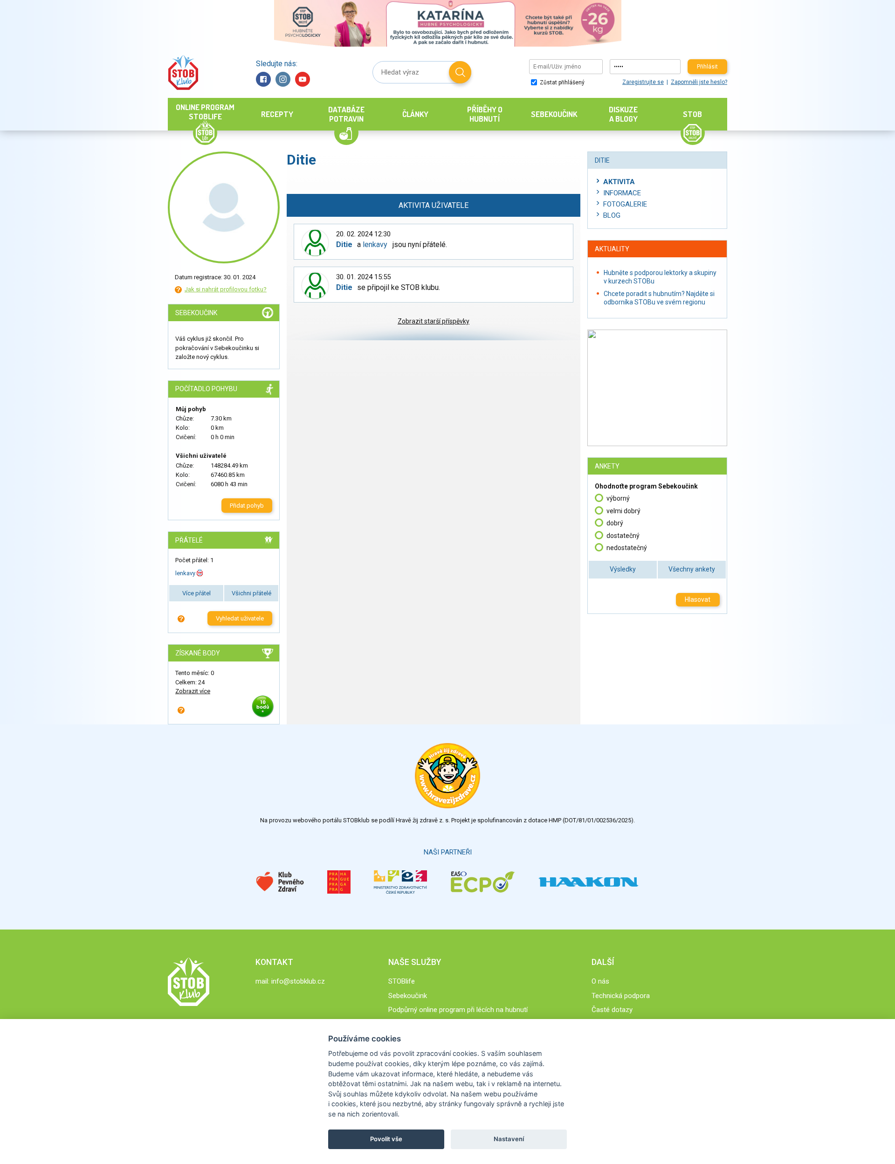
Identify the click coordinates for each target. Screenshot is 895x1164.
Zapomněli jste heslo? (699, 82)
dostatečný (623, 535)
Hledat (460, 72)
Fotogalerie (625, 204)
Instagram (282, 79)
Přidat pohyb (247, 505)
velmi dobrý (623, 511)
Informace (622, 193)
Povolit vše (386, 1139)
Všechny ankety (691, 569)
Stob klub (183, 72)
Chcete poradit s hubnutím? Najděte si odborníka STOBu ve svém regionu (659, 298)
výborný (618, 498)
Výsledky (623, 569)
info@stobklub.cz (298, 981)
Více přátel (196, 593)
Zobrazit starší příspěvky (433, 321)
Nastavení (509, 1139)
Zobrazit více (192, 691)
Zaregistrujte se (643, 82)
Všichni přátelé (251, 593)
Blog (611, 215)
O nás (600, 981)
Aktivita (619, 182)
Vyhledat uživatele (240, 618)
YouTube (302, 79)
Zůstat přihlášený (561, 82)
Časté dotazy (612, 1010)
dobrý (614, 523)
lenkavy (185, 573)
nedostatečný (626, 547)
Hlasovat (697, 599)
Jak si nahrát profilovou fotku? (226, 289)
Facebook (263, 79)
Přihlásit (707, 66)
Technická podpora (621, 996)
